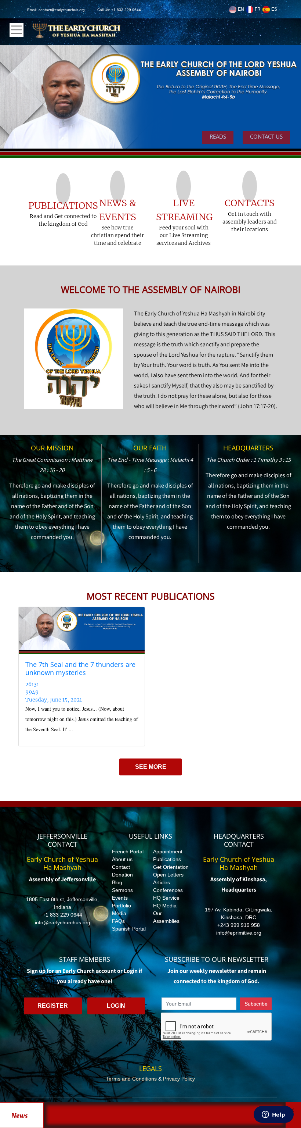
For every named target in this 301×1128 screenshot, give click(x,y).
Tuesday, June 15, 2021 (53, 699)
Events (120, 898)
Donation (122, 875)
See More (150, 767)
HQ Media (165, 906)
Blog (117, 882)
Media (119, 913)
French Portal (128, 851)
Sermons (122, 890)
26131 (32, 684)
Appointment (167, 851)
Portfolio (121, 906)
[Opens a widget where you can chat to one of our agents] (273, 1115)
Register (52, 1006)
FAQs (118, 921)
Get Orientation (171, 867)
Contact (121, 867)
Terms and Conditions (131, 1079)
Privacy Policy (179, 1079)
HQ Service (166, 898)
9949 (32, 692)
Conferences (168, 890)
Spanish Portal (129, 929)
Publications (167, 859)
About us (122, 859)
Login (116, 1006)
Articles (161, 882)
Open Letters (168, 875)
